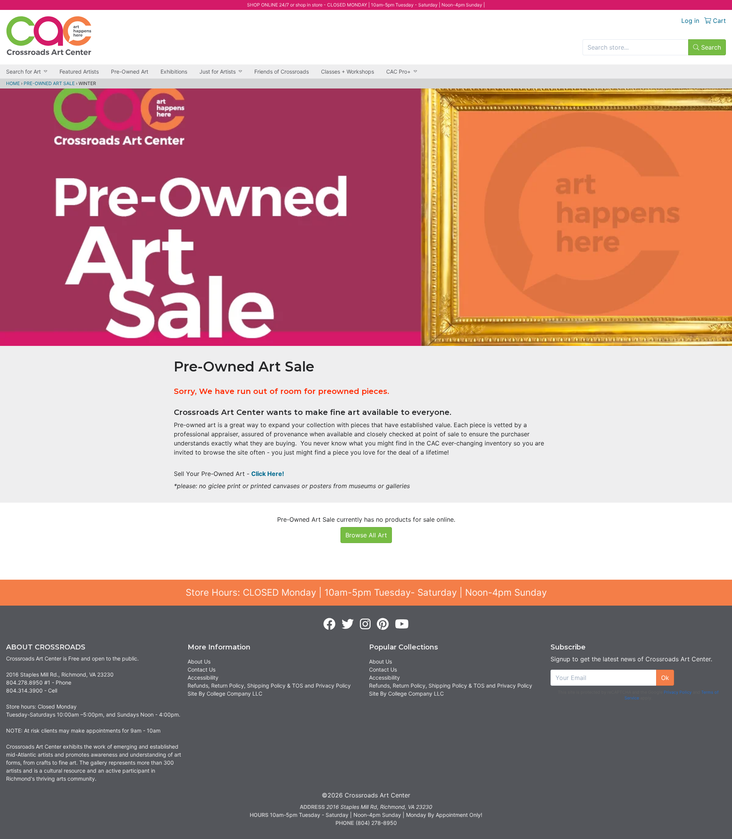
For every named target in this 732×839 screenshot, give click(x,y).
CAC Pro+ (398, 71)
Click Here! (267, 473)
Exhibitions (174, 71)
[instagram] (365, 624)
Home (13, 83)
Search (710, 47)
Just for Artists (217, 71)
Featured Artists (79, 71)
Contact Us (201, 669)
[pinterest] (383, 624)
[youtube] (402, 624)
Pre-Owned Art (129, 71)
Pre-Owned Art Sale (49, 83)
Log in (690, 20)
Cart (718, 20)
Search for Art (23, 71)
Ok (665, 677)
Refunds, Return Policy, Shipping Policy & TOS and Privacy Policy (269, 685)
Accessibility (203, 677)
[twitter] (348, 624)
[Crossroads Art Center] (49, 35)
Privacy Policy (678, 692)
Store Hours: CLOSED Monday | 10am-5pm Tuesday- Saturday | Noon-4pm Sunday (366, 592)
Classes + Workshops (347, 71)
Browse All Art (366, 535)
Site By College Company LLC (225, 693)
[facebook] (329, 624)
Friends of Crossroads (281, 71)
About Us (199, 661)
